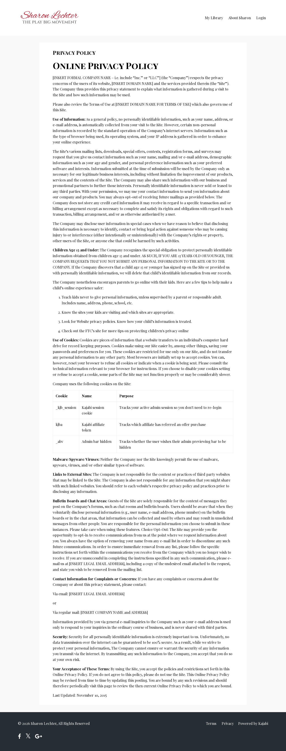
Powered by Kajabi (253, 723)
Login (261, 17)
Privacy (228, 723)
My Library (214, 17)
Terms (211, 723)
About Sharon (239, 17)
